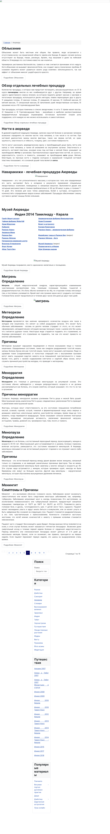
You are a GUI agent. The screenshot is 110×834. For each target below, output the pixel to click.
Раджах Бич (7, 235)
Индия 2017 (39, 751)
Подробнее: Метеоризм (14, 367)
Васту (36, 639)
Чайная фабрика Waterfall (13, 221)
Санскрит (38, 596)
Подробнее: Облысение (13, 78)
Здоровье (38, 613)
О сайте (38, 826)
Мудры (37, 636)
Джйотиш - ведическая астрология (41, 801)
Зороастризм (40, 623)
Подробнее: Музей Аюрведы (16, 270)
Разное (37, 590)
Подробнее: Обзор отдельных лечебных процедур (25, 123)
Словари (38, 603)
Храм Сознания (44, 221)
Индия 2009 (39, 696)
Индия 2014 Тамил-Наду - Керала (41, 740)
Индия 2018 (39, 755)
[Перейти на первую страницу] (3, 551)
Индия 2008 (39, 692)
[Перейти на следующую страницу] (47, 551)
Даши (36, 796)
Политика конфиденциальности (16, 826)
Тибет (36, 620)
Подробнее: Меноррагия (14, 426)
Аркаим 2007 (40, 669)
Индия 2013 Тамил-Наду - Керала (41, 730)
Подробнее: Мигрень (12, 306)
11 (44, 553)
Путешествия (40, 627)
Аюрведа (38, 600)
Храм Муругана (8, 224)
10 (39, 553)
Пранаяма (38, 643)
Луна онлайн (39, 808)
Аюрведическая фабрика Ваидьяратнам (55, 218)
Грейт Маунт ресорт (11, 218)
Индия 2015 (39, 747)
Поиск (37, 568)
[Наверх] (107, 831)
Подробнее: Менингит (13, 545)
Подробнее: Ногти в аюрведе (16, 166)
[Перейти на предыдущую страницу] (6, 551)
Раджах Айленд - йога (48, 238)
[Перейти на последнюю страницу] (50, 551)
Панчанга (38, 781)
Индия (37, 616)
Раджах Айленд (9, 238)
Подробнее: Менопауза (13, 479)
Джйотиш (38, 593)
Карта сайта (56, 826)
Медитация (39, 650)
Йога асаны (39, 646)
